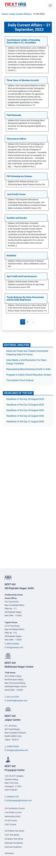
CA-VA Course (11, 820)
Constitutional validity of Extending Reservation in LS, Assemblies (23, 41)
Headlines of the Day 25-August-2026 (25, 404)
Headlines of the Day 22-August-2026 (25, 416)
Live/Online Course (13, 812)
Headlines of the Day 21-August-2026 (25, 421)
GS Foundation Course (15, 808)
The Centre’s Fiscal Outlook (20, 380)
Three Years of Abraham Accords (23, 80)
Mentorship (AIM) (12, 816)
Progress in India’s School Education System (28, 374)
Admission (9, 853)
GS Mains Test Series (14, 839)
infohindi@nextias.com (17, 700)
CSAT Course (10, 824)
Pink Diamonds (14, 115)
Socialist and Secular (17, 218)
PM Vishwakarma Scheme (19, 176)
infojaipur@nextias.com (17, 750)
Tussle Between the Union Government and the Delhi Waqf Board (25, 298)
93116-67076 (13, 697)
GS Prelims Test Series (14, 831)
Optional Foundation (14, 843)
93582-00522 (13, 746)
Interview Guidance (13, 847)
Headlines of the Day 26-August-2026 (25, 399)
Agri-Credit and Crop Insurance (22, 276)
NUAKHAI (11, 255)
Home (5, 14)
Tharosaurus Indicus (16, 138)
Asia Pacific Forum (16, 194)
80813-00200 (13, 644)
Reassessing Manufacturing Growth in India (28, 369)
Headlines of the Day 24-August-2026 (25, 410)
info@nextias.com (15, 647)
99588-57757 (13, 797)
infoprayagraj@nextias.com (19, 800)
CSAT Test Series (12, 835)
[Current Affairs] (16, 5)
